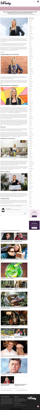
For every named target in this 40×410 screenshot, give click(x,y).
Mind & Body (31, 141)
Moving (31, 148)
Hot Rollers (31, 118)
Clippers (31, 51)
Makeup (31, 136)
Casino (31, 43)
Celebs (13, 7)
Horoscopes (31, 116)
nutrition (21, 388)
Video (30, 203)
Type (30, 198)
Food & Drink (31, 81)
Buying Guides (31, 38)
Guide (30, 96)
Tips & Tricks (31, 191)
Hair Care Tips (31, 101)
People (31, 158)
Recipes (31, 166)
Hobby (30, 113)
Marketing (31, 138)
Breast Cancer (6, 112)
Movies (17, 7)
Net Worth (31, 153)
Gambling (31, 86)
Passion (23, 388)
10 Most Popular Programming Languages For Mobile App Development (7, 390)
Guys (30, 98)
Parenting (36, 7)
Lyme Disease (18, 388)
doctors (4, 388)
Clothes (31, 53)
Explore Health (34, 216)
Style (27, 7)
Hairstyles (31, 106)
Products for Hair (32, 163)
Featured (31, 78)
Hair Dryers (31, 103)
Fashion (31, 76)
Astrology (31, 26)
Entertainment (31, 7)
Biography (31, 33)
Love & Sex (31, 133)
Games (31, 88)
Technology (31, 186)
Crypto (31, 61)
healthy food (15, 388)
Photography (31, 161)
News (7, 7)
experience (9, 388)
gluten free (10, 136)
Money (31, 143)
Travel (5, 9)
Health (10, 7)
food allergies (21, 168)
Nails (30, 151)
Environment (31, 73)
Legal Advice (31, 128)
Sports (30, 178)
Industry (31, 121)
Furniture (31, 83)
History (31, 111)
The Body (31, 188)
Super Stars (31, 183)
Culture (31, 63)
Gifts (30, 91)
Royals (2, 9)
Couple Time (31, 56)
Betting (31, 31)
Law (30, 126)
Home (4, 7)
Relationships (23, 7)
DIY (30, 66)
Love (20, 7)
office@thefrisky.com (18, 403)
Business (31, 36)
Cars (30, 41)
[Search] (38, 1)
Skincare (31, 176)
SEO (30, 173)
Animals (31, 21)
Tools (30, 193)
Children (31, 48)
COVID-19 (31, 58)
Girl (30, 93)
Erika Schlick (6, 388)
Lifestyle (31, 131)
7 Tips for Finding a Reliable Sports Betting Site (22, 390)
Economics (31, 68)
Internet (31, 123)
